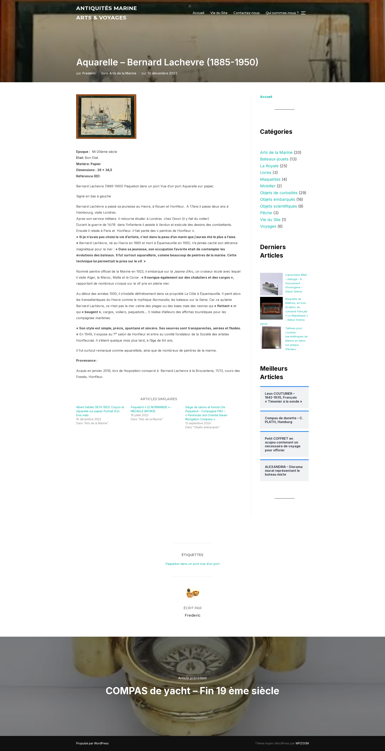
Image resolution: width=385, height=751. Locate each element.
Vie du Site (218, 13)
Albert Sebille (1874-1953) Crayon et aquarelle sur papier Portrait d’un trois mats (100, 411)
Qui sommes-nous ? (282, 13)
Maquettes (270, 179)
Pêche (266, 212)
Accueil (198, 13)
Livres (265, 172)
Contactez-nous (246, 13)
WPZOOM (302, 743)
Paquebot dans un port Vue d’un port (192, 564)
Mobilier (268, 186)
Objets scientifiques (278, 206)
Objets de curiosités (279, 192)
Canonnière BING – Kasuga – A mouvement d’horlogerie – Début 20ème (296, 283)
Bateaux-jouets (274, 159)
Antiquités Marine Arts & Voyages (106, 13)
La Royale (269, 165)
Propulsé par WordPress (92, 743)
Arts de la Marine (122, 73)
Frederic (89, 73)
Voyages (268, 226)
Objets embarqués (277, 199)
